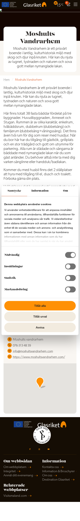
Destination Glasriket (56, 479)
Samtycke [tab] (14, 190)
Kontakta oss (50, 467)
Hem (7, 79)
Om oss (47, 475)
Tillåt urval (40, 316)
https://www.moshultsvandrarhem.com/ (39, 357)
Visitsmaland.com (15, 495)
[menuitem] (59, 4)
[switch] (70, 266)
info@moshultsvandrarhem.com (33, 351)
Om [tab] (65, 190)
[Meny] (75, 4)
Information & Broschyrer (58, 471)
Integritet (10, 471)
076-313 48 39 (22, 345)
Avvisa (40, 327)
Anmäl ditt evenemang (18, 475)
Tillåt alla (40, 305)
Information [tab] (40, 190)
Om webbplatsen (15, 467)
